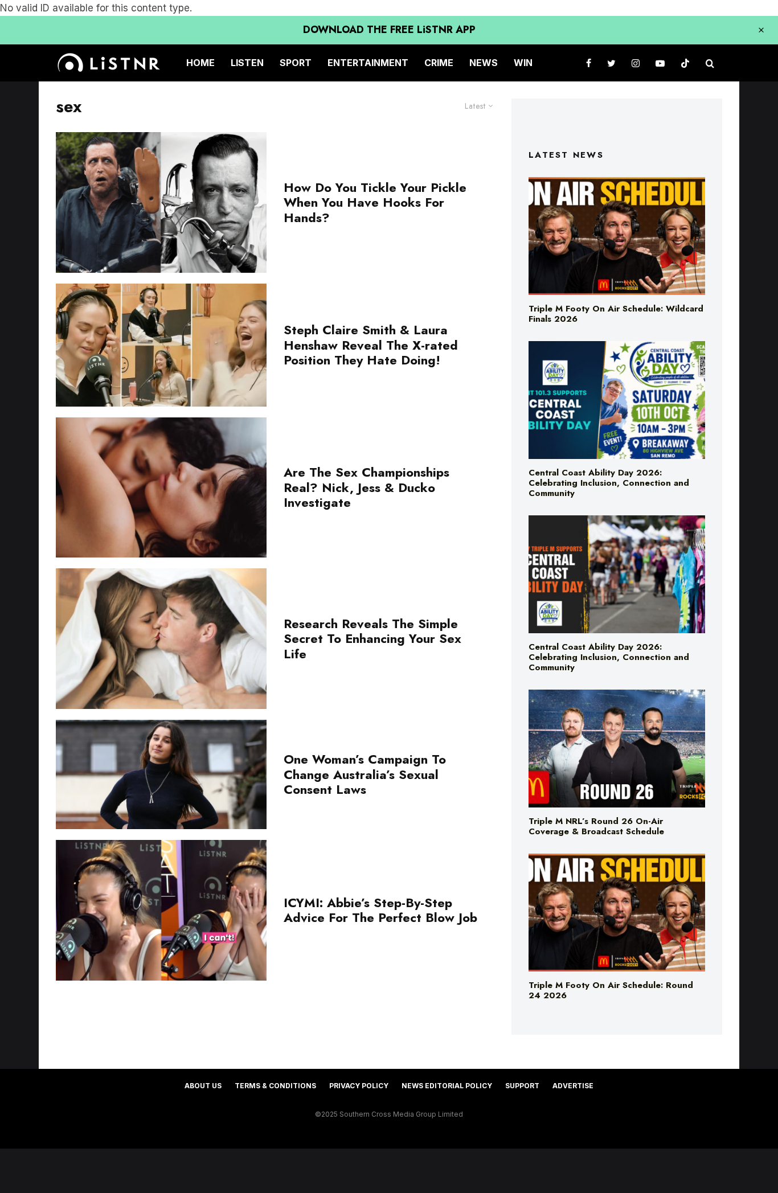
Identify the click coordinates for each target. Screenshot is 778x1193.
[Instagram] (636, 62)
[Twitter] (611, 62)
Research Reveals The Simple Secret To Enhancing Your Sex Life (372, 638)
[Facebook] (588, 62)
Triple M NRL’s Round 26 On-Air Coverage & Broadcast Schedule (596, 826)
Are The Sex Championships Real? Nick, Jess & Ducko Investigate (366, 487)
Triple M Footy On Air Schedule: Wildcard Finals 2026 (616, 314)
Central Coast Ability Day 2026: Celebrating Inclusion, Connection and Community (609, 483)
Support (522, 1085)
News (483, 62)
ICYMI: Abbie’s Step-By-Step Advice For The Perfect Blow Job (380, 910)
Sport (296, 62)
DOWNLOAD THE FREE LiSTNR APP (389, 29)
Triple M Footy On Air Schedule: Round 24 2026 (611, 990)
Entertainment (367, 62)
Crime (438, 62)
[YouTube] (660, 62)
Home (200, 62)
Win (523, 62)
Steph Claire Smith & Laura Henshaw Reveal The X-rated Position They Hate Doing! (371, 344)
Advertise (572, 1085)
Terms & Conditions (275, 1085)
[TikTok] (685, 62)
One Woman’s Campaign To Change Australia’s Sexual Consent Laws (365, 774)
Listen (247, 62)
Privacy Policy (358, 1085)
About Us (203, 1085)
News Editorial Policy (447, 1085)
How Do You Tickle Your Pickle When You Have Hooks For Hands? (375, 202)
